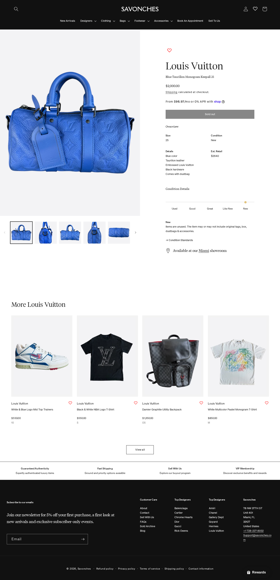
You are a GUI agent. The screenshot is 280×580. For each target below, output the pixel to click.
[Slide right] (135, 232)
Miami (204, 250)
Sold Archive (147, 526)
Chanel (213, 512)
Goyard (213, 521)
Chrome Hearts (183, 517)
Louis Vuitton (216, 530)
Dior (176, 521)
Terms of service (150, 568)
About (143, 508)
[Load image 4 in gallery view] (94, 233)
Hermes (213, 526)
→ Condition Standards (179, 240)
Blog (142, 530)
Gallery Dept (216, 517)
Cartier (178, 512)
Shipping (172, 92)
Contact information (201, 568)
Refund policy (105, 568)
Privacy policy (126, 568)
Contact (144, 512)
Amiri (212, 508)
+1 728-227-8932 (253, 530)
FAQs (143, 521)
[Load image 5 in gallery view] (119, 233)
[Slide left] (4, 232)
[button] (16, 9)
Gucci (177, 526)
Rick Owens (181, 530)
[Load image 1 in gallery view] (21, 233)
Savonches (84, 568)
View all (140, 449)
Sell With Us (147, 517)
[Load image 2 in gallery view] (46, 233)
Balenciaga (181, 508)
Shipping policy (174, 568)
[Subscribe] (83, 539)
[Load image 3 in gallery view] (70, 233)
